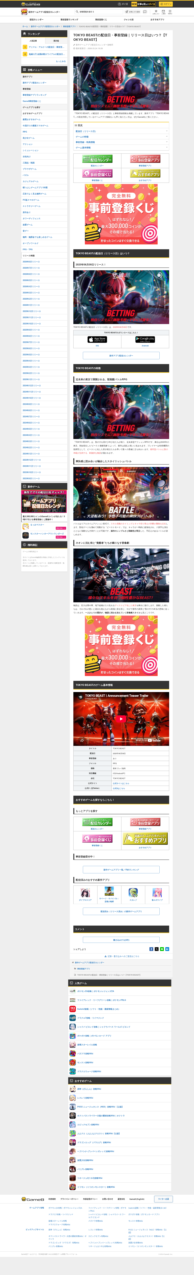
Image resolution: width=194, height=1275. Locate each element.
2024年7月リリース (31, 416)
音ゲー (26, 230)
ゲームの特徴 (82, 136)
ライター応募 (163, 1199)
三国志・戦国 (29, 162)
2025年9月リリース (31, 329)
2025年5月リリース (31, 354)
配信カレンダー (36, 19)
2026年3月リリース (31, 292)
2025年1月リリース (31, 379)
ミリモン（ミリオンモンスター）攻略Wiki (145, 1246)
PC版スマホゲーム (31, 199)
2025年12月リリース (32, 311)
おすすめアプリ (157, 19)
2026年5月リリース (31, 280)
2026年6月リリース (31, 274)
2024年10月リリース (32, 397)
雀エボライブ (157, 900)
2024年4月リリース (31, 435)
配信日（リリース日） (86, 131)
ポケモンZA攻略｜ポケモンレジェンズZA (65, 1208)
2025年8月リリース (31, 335)
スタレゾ (133, 900)
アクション (28, 144)
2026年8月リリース (31, 261)
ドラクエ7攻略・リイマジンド (60, 1214)
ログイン (168, 4)
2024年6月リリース (31, 422)
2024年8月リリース (31, 410)
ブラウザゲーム (30, 168)
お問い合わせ (107, 1199)
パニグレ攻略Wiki (55, 1246)
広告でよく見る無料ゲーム (34, 193)
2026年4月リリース (31, 286)
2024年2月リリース (31, 447)
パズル (26, 175)
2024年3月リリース (31, 441)
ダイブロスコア (85, 900)
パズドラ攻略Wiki (95, 1221)
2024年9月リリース (31, 404)
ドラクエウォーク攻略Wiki (59, 1224)
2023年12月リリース (32, 459)
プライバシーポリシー (69, 1199)
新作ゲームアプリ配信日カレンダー (89, 962)
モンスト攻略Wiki (135, 1221)
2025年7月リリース (31, 342)
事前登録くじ (101, 19)
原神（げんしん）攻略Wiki (59, 1229)
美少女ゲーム (29, 137)
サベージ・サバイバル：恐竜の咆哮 (109, 900)
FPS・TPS (28, 249)
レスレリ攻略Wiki (95, 1229)
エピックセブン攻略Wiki (98, 1236)
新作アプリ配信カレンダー (34, 82)
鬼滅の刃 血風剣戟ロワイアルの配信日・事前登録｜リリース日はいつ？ (48, 54)
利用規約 (52, 1199)
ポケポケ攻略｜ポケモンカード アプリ (144, 1214)
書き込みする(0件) (121, 939)
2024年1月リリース (31, 453)
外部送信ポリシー (90, 1199)
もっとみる (61, 61)
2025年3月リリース (31, 366)
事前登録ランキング (69, 19)
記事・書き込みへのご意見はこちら (123, 956)
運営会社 (121, 1199)
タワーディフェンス (31, 218)
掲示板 (56, 41)
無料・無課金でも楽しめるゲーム (37, 237)
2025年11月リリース (32, 317)
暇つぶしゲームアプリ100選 (35, 187)
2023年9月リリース (31, 478)
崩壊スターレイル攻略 (57, 1221)
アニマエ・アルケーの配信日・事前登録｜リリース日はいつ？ (48, 46)
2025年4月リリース (31, 360)
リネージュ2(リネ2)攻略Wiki (99, 1246)
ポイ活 (125, 4)
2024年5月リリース (31, 428)
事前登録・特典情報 (85, 142)
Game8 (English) (136, 1199)
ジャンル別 (129, 19)
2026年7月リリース (31, 267)
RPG (25, 131)
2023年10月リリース (32, 472)
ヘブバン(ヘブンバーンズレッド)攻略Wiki (105, 1242)
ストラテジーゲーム (31, 206)
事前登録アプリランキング (34, 94)
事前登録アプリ (145, 165)
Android (145, 345)
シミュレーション (30, 150)
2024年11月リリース (32, 391)
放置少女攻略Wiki (135, 1242)
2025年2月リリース (31, 373)
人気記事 (33, 41)
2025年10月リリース (32, 323)
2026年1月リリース (31, 304)
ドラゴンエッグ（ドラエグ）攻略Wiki (63, 1242)
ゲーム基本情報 (83, 147)
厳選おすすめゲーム (31, 119)
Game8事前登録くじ (32, 101)
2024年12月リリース (32, 385)
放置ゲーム (28, 224)
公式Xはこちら (119, 788)
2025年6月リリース (31, 348)
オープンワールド (30, 243)
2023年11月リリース (32, 466)
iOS (97, 345)
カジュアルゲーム (30, 181)
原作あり (27, 212)
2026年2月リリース (31, 298)
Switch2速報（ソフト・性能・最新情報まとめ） (148, 1208)
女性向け (27, 156)
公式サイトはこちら (121, 783)
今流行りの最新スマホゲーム (35, 125)
